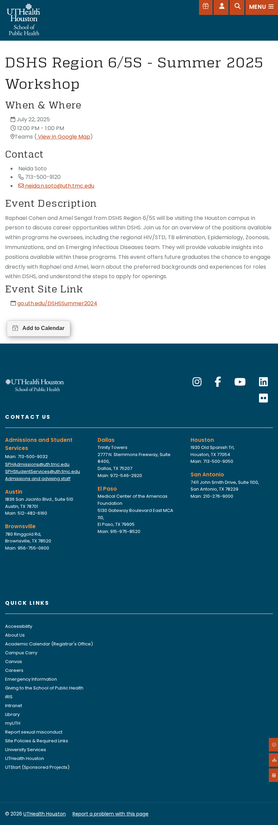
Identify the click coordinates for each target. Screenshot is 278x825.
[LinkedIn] (263, 382)
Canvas (13, 661)
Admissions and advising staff (38, 478)
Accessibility (18, 626)
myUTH (12, 723)
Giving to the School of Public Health (44, 688)
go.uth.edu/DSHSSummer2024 (57, 303)
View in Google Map (63, 137)
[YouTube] (240, 382)
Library (12, 714)
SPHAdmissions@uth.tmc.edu (37, 464)
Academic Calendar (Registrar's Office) (49, 644)
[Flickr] (263, 398)
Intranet (13, 705)
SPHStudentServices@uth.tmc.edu (42, 471)
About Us (15, 635)
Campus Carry (21, 652)
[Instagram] (197, 382)
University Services (25, 749)
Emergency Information (31, 679)
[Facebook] (218, 382)
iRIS (9, 697)
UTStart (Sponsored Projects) (37, 767)
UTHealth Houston (24, 758)
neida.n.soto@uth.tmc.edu (59, 186)
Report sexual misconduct (33, 732)
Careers (14, 670)
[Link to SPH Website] (34, 384)
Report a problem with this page (110, 813)
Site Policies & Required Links (36, 741)
